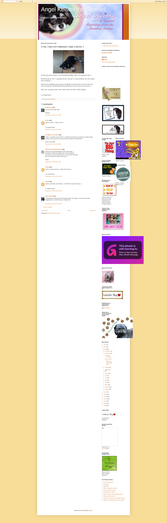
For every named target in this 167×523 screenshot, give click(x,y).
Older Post (93, 210)
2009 (105, 403)
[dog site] (110, 445)
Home (68, 210)
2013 (105, 394)
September (108, 369)
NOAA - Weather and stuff (110, 488)
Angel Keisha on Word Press (110, 46)
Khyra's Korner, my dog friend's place (113, 494)
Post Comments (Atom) (54, 213)
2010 (105, 401)
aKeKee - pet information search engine (113, 500)
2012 (105, 396)
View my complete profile (108, 62)
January (107, 389)
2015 (105, 349)
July (106, 375)
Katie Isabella (49, 196)
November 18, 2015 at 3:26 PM (53, 203)
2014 (105, 392)
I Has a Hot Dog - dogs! (109, 490)
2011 (105, 399)
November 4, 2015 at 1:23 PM (53, 115)
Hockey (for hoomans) (109, 496)
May (106, 380)
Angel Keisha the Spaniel (73, 9)
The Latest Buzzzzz (108, 482)
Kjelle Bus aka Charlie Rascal (53, 149)
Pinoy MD (105, 484)
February (107, 387)
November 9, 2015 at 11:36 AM (53, 176)
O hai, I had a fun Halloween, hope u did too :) (108, 361)
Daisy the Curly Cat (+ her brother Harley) (114, 498)
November (108, 353)
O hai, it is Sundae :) (108, 356)
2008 (105, 405)
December (108, 351)
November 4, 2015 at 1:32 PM (53, 129)
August (107, 373)
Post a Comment (47, 207)
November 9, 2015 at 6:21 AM (53, 162)
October (107, 367)
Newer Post (44, 210)
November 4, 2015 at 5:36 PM (53, 144)
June (106, 378)
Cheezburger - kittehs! (109, 492)
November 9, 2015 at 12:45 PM (53, 191)
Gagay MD (106, 486)
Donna (47, 120)
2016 (105, 347)
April (106, 382)
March (107, 384)
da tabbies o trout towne (51, 135)
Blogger (91, 510)
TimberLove (48, 107)
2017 (105, 344)
